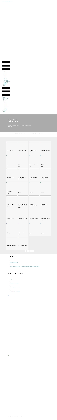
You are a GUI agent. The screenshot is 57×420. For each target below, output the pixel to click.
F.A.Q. (11, 279)
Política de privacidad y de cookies (15, 287)
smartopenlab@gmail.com (14, 262)
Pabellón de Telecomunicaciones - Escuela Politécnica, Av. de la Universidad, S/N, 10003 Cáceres (24, 266)
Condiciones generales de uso (14, 283)
